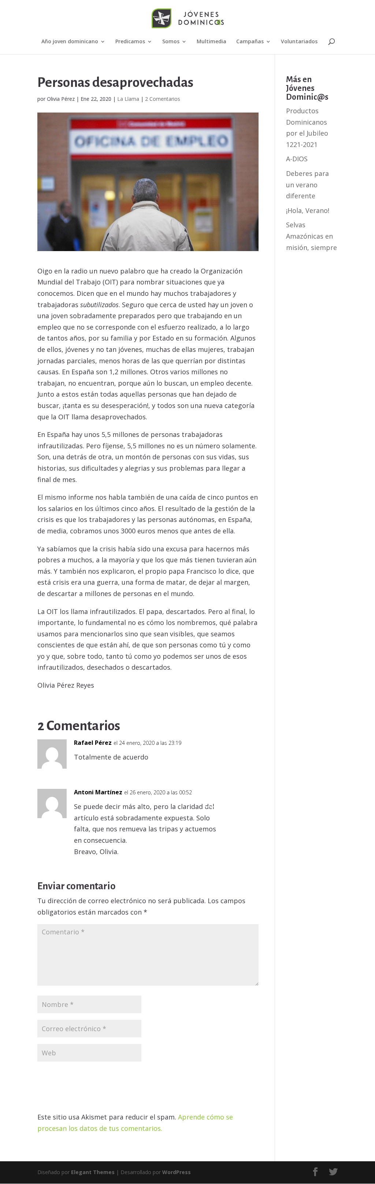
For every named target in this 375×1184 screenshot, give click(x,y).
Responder (231, 748)
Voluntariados (299, 42)
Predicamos (130, 42)
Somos (170, 42)
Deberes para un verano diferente (307, 184)
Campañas (250, 42)
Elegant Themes (93, 1172)
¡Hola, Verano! (307, 210)
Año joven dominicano (69, 42)
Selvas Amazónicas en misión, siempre (311, 235)
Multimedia (211, 42)
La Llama (128, 98)
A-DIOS (297, 158)
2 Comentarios (162, 98)
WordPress (176, 1172)
